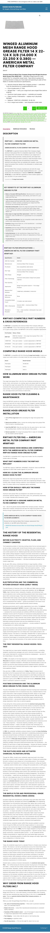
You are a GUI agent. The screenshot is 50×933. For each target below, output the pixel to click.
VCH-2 (26, 121)
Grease (40, 116)
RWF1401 (4, 120)
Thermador (22, 121)
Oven (28, 118)
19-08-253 (12, 121)
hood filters (13, 117)
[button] (40, 15)
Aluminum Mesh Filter (41, 114)
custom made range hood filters (19, 116)
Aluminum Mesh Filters (17, 113)
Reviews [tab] (32, 129)
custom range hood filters (31, 116)
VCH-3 (29, 121)
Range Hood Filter (6, 114)
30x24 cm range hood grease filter (26, 114)
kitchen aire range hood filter (30, 117)
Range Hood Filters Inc (12, 7)
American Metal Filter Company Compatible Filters (31, 113)
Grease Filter (44, 116)
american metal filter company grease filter (29, 115)
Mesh (11, 118)
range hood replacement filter (31, 119)
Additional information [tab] (20, 129)
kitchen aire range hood (20, 117)
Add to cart (42, 108)
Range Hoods (17, 121)
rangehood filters (40, 119)
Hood (9, 117)
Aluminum (35, 114)
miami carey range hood (17, 118)
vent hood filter (23, 120)
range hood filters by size (10, 119)
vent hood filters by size (31, 120)
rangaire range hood (41, 118)
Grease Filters (44, 113)
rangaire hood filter (33, 118)
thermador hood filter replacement (13, 120)
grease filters (5, 117)
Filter (37, 116)
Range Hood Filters (13, 114)
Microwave (24, 118)
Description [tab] (6, 129)
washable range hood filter (41, 120)
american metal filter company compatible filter (12, 115)
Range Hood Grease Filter (20, 119)
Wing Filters (5, 121)
